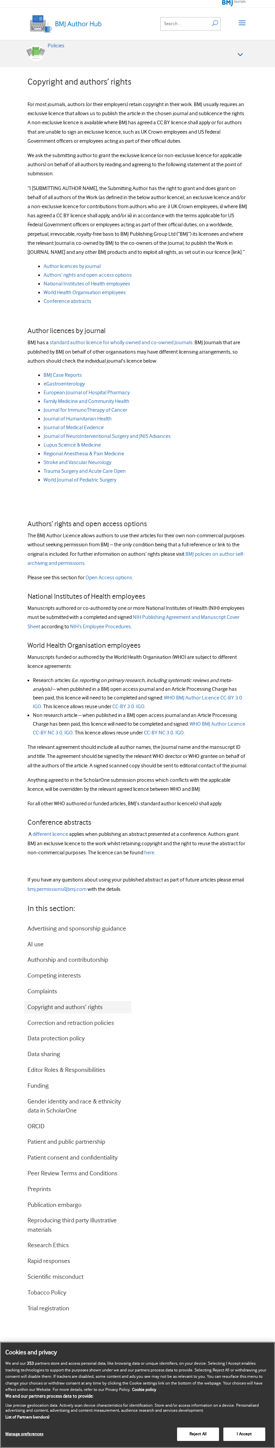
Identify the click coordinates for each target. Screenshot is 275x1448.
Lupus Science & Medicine (72, 445)
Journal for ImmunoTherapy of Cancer (85, 410)
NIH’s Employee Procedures (100, 627)
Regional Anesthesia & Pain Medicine (84, 454)
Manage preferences (24, 1434)
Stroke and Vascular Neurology (77, 462)
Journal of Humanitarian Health (78, 419)
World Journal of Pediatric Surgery (80, 480)
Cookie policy (144, 1389)
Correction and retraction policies (71, 1023)
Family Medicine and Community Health (86, 401)
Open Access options (109, 578)
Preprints (39, 1189)
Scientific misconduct (56, 1277)
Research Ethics (48, 1245)
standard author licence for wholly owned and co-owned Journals (121, 343)
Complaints (42, 991)
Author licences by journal (72, 266)
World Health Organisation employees (85, 292)
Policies (56, 46)
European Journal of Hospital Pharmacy (87, 393)
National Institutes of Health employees (87, 284)
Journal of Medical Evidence (74, 427)
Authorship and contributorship (68, 960)
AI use (36, 944)
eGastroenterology (64, 384)
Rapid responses (49, 1261)
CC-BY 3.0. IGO (128, 707)
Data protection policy (56, 1038)
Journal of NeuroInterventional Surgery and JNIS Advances (107, 436)
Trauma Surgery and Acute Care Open (85, 471)
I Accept (244, 1434)
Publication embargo (54, 1205)
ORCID (36, 1126)
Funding (38, 1086)
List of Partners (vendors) (27, 1417)
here (149, 853)
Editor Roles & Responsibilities (66, 1070)
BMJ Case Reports (63, 375)
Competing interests (54, 976)
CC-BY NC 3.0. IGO (164, 733)
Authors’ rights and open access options (88, 275)
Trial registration (48, 1308)
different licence (50, 834)
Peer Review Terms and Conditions (72, 1173)
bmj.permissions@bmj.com (57, 889)
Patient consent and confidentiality (73, 1158)
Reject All (198, 1434)
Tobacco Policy (47, 1293)
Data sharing (44, 1054)
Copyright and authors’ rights (65, 1007)
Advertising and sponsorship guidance (77, 929)
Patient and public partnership (66, 1142)
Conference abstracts (67, 301)
